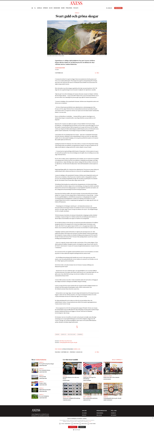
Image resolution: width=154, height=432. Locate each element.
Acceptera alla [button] (72, 426)
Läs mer (89, 421)
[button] (77, 430)
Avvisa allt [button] (82, 426)
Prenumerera (80, 223)
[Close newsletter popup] (103, 206)
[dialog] (77, 424)
